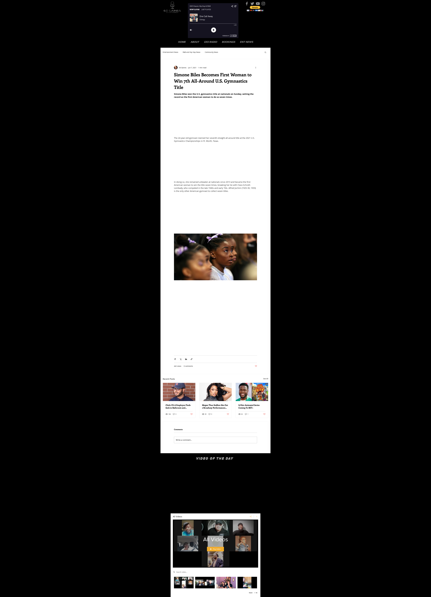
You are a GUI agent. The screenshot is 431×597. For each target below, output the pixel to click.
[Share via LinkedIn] (186, 359)
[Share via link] (191, 359)
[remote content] (215, 117)
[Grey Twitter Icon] (252, 3)
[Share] (251, 516)
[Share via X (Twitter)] (180, 359)
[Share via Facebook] (175, 359)
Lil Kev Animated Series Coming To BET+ (249, 406)
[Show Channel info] (256, 516)
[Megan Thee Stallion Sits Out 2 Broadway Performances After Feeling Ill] (215, 392)
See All (265, 379)
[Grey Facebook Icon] (246, 3)
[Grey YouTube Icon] (257, 3)
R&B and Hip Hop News (191, 52)
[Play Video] (184, 582)
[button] (255, 8)
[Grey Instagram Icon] (263, 3)
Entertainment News (170, 52)
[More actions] (255, 67)
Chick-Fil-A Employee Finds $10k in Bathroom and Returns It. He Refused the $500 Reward (178, 406)
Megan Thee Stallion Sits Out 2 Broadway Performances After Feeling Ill (215, 406)
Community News (211, 52)
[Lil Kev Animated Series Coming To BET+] (252, 392)
